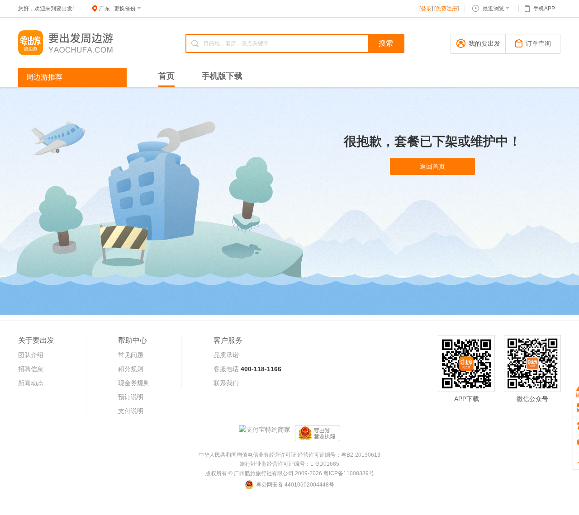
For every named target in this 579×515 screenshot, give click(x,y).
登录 (426, 8)
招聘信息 (30, 369)
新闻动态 (30, 383)
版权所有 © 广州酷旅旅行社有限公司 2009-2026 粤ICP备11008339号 (289, 473)
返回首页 (432, 166)
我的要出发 (484, 43)
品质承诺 (226, 355)
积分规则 (130, 369)
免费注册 (446, 8)
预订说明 (130, 397)
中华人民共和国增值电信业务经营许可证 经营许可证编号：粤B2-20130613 (289, 455)
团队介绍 (30, 355)
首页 (166, 75)
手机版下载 (222, 75)
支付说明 (130, 411)
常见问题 (130, 355)
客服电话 (226, 369)
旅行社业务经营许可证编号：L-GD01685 (289, 464)
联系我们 (226, 383)
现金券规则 (134, 383)
